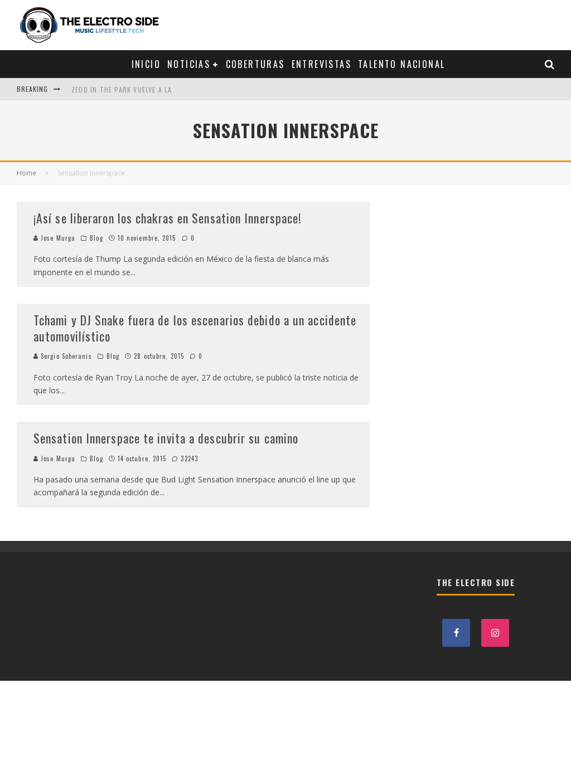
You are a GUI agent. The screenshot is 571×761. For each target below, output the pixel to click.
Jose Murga (56, 237)
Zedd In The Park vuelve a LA (121, 89)
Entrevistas (321, 64)
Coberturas (255, 64)
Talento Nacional (401, 64)
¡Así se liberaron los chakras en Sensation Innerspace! (167, 218)
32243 (188, 458)
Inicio (146, 64)
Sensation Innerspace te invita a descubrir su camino (165, 438)
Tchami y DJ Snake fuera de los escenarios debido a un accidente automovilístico (194, 328)
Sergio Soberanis (65, 356)
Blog (96, 238)
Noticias (188, 64)
